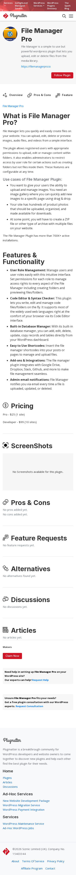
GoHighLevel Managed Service (21, 5)
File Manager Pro (13, 106)
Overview (16, 95)
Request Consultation (29, 706)
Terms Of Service (33, 861)
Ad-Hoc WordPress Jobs (18, 828)
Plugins (7, 778)
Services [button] (8, 2)
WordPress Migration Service (21, 805)
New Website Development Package (26, 801)
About (15, 861)
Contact (50, 868)
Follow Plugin (62, 75)
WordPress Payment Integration (23, 809)
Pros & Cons (42, 95)
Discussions (10, 786)
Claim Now (12, 656)
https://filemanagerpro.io (36, 66)
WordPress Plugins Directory (52, 5)
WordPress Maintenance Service (23, 823)
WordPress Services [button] (39, 4)
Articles (7, 782)
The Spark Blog (67, 5)
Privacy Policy (55, 861)
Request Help (40, 680)
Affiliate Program (32, 868)
